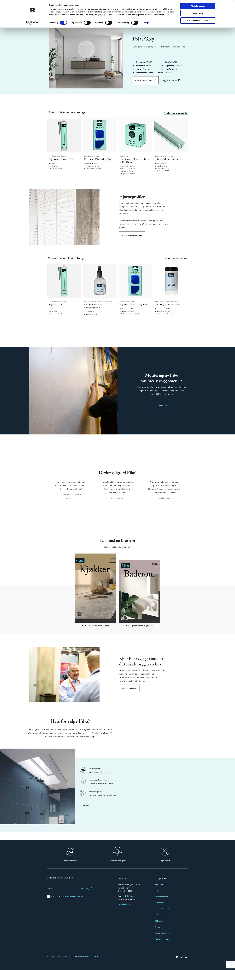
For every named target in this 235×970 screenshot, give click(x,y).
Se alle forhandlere (129, 688)
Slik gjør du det (162, 405)
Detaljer (146, 23)
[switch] (87, 23)
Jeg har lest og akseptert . (67, 896)
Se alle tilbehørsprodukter (176, 112)
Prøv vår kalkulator (143, 80)
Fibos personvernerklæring (74, 896)
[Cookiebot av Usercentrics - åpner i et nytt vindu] (32, 23)
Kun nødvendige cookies (198, 20)
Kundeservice (124, 904)
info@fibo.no (129, 896)
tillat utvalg (198, 13)
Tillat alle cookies (198, 6)
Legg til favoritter (169, 80)
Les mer (85, 805)
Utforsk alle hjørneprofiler (132, 235)
